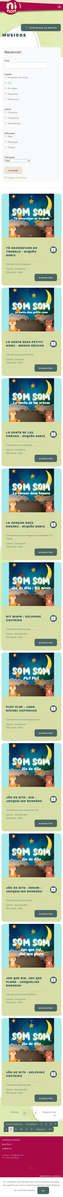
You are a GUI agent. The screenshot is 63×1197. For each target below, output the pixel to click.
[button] (59, 7)
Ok (43, 1190)
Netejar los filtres (16, 177)
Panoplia (9, 157)
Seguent (40, 1129)
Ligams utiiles (11, 1140)
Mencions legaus (50, 1176)
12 (31, 1129)
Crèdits (7, 1148)
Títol (6, 60)
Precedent (31, 1124)
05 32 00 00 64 (12, 1158)
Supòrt (8, 74)
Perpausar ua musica (43, 27)
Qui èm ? (7, 1144)
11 (26, 1129)
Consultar (46, 277)
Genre (7, 109)
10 (21, 1129)
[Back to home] (20, 7)
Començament (14, 1124)
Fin (50, 1129)
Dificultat (9, 133)
